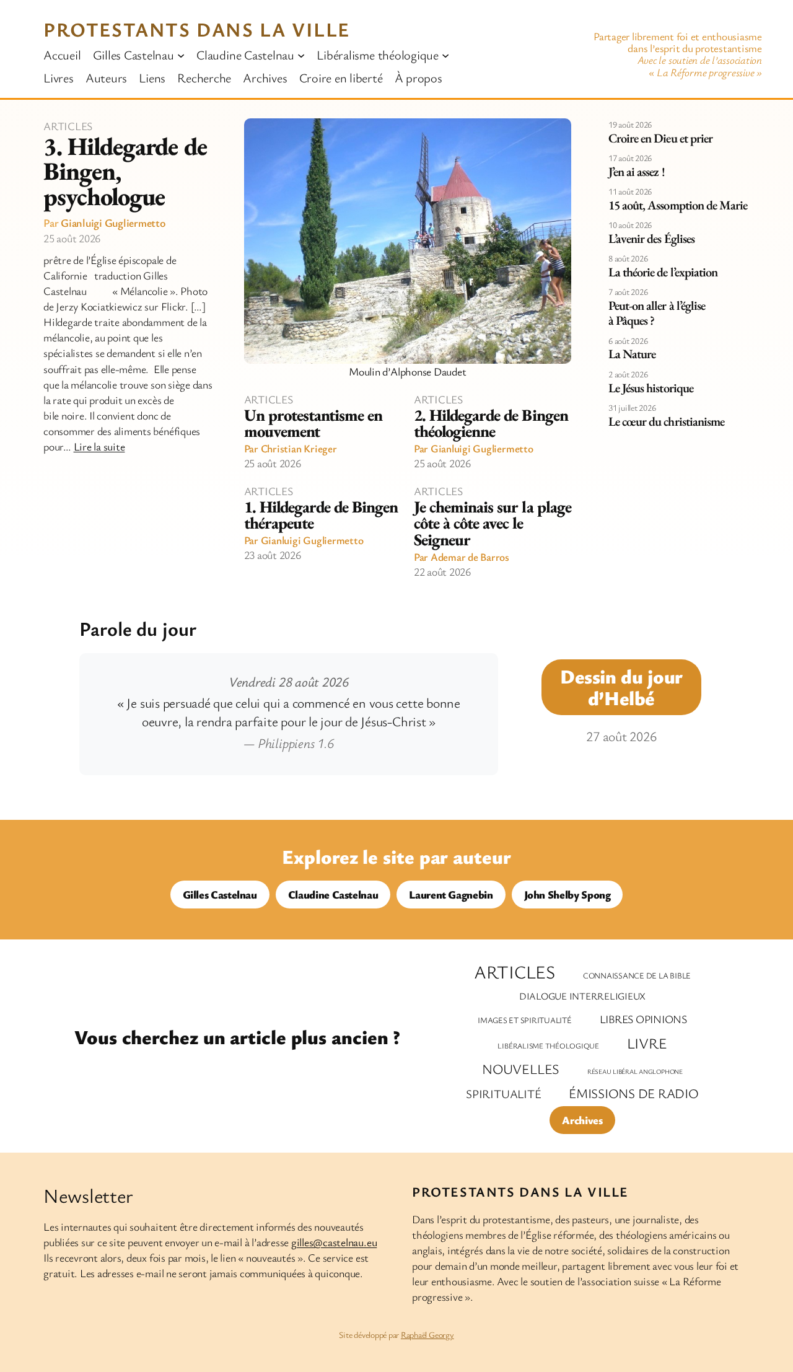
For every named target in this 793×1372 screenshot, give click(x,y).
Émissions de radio (634, 1093)
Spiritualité (503, 1094)
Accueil (62, 54)
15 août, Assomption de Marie (677, 205)
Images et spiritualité (525, 1020)
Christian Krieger (299, 448)
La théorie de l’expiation (662, 272)
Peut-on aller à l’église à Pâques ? (656, 313)
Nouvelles (520, 1069)
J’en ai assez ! (636, 171)
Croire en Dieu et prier (660, 138)
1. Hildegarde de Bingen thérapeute (321, 515)
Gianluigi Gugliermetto (113, 222)
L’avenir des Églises (651, 238)
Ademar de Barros (470, 557)
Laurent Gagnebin (451, 894)
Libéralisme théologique (547, 1045)
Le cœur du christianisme (666, 421)
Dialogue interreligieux (582, 996)
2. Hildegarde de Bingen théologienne (491, 423)
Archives (582, 1119)
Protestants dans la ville (196, 29)
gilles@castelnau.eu (334, 1241)
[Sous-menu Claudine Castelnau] (301, 54)
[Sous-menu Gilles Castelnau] (181, 54)
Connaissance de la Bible (637, 975)
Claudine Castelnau (333, 894)
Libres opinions (643, 1018)
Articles (67, 125)
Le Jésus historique (650, 387)
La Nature (631, 353)
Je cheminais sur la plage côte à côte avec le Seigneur (492, 523)
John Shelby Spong (567, 894)
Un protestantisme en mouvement (313, 423)
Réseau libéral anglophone (635, 1071)
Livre (647, 1043)
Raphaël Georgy (427, 1334)
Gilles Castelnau (220, 894)
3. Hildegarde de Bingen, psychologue (125, 171)
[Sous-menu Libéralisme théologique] (445, 54)
